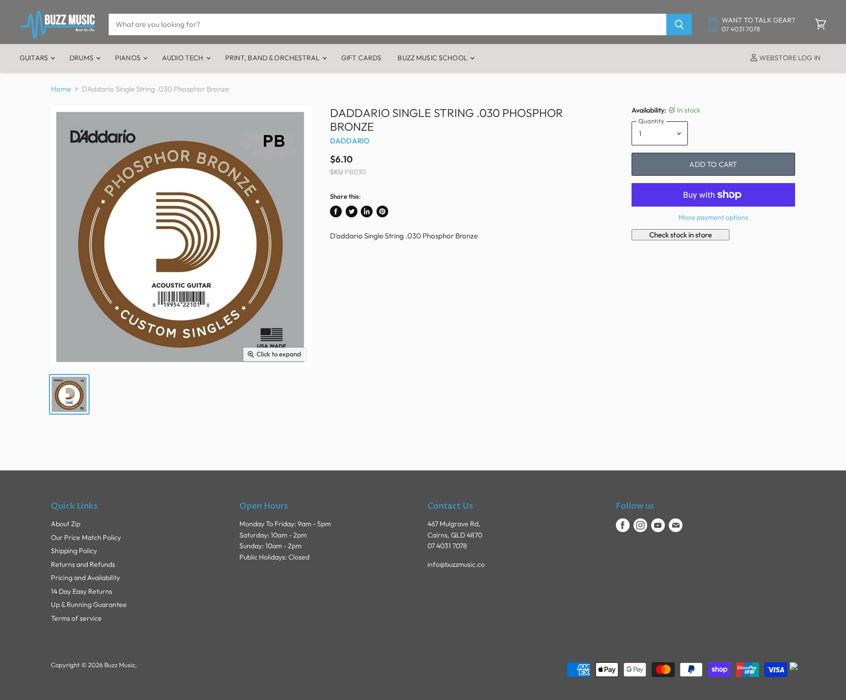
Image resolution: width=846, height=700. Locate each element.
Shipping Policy (74, 550)
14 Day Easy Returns (81, 591)
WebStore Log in (789, 57)
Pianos (128, 57)
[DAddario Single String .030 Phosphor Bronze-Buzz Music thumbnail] (69, 394)
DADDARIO (350, 140)
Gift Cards (361, 57)
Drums (82, 57)
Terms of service (76, 618)
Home (61, 89)
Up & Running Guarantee (89, 604)
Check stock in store (680, 234)
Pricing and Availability (85, 577)
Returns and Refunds (83, 564)
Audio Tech (183, 57)
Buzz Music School (433, 57)
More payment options (713, 217)
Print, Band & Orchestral (273, 57)
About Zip (65, 523)
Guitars (34, 57)
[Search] (679, 24)
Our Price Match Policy (86, 537)
